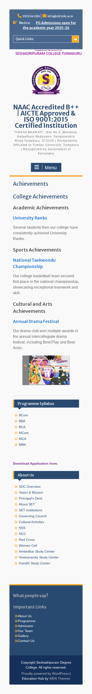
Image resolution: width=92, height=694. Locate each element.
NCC (22, 534)
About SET (27, 504)
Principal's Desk (30, 498)
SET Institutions (30, 510)
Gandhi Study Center (34, 563)
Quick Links (24, 39)
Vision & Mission (31, 492)
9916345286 (31, 16)
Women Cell (28, 545)
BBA (22, 421)
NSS (22, 528)
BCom (23, 415)
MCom (24, 433)
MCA (22, 439)
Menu (51, 167)
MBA (22, 444)
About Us (25, 616)
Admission (25, 626)
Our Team (25, 631)
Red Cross (27, 539)
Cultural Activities (31, 522)
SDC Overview (30, 486)
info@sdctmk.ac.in (60, 16)
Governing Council (32, 516)
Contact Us (26, 641)
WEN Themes (59, 678)
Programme (27, 621)
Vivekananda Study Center (39, 557)
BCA (22, 427)
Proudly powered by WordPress (45, 673)
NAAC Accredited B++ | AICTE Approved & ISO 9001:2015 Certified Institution (46, 116)
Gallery (23, 636)
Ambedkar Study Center (37, 551)
